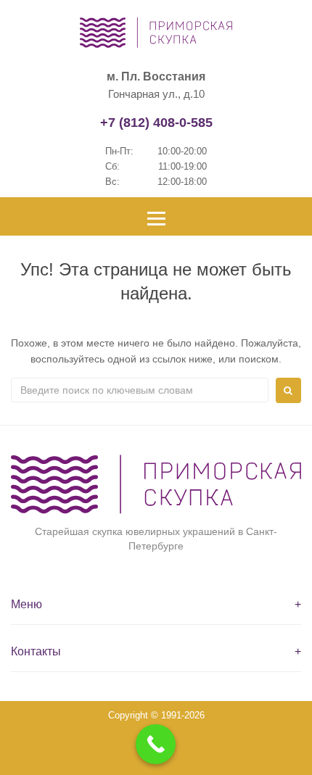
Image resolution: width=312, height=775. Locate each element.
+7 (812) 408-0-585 (156, 122)
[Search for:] (139, 390)
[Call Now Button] (156, 744)
